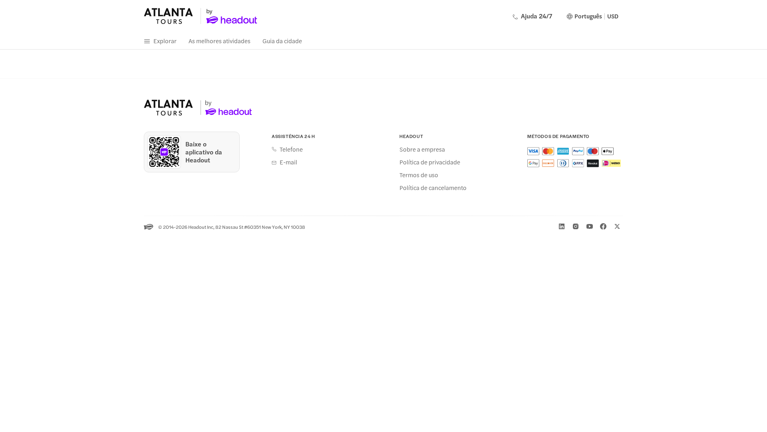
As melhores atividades (219, 40)
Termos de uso (418, 175)
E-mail (288, 162)
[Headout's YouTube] (589, 226)
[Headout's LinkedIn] (561, 226)
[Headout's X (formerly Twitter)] (617, 226)
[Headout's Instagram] (575, 226)
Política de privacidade (429, 162)
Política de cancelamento (433, 188)
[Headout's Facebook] (603, 226)
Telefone (291, 149)
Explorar (165, 40)
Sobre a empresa (422, 149)
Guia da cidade (282, 40)
